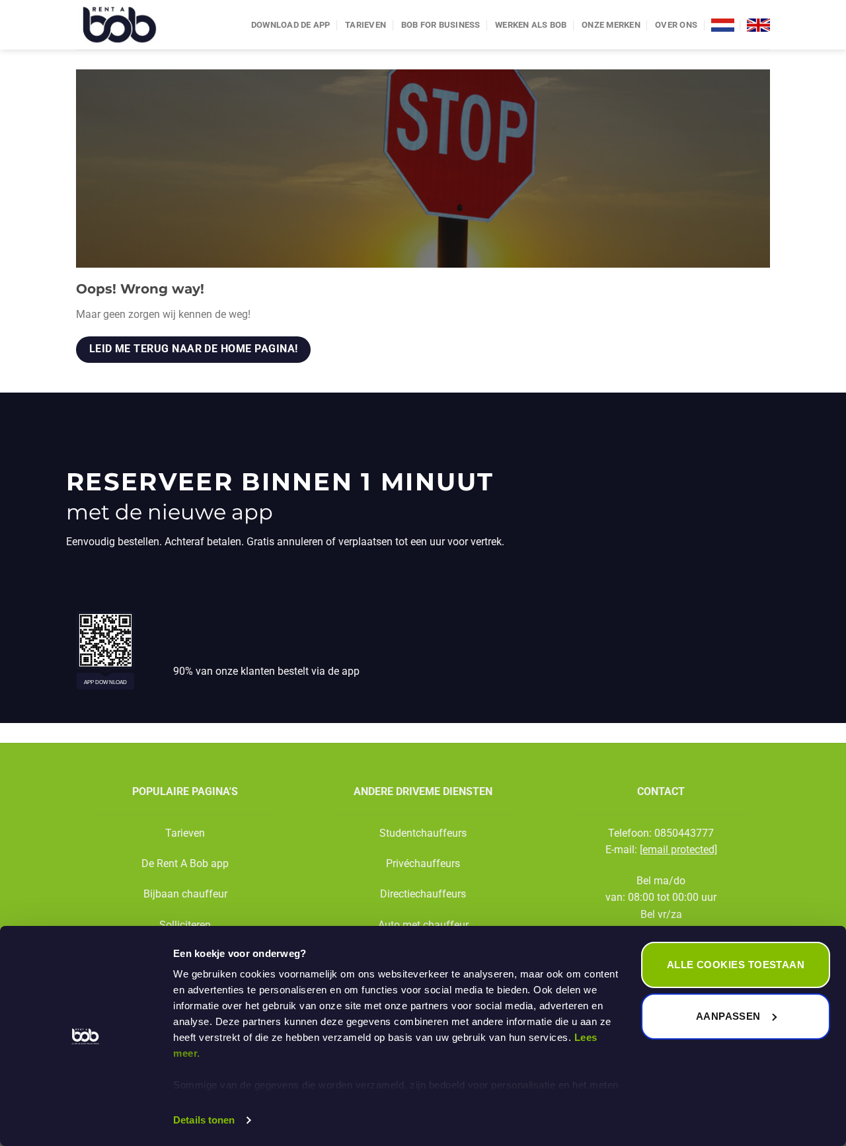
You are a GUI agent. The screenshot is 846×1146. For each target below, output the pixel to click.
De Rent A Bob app (185, 863)
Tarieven (365, 25)
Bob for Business (441, 25)
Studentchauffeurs (423, 833)
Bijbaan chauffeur (185, 894)
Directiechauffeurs (423, 894)
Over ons (676, 25)
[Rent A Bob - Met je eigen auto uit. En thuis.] (140, 25)
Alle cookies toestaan (735, 964)
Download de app (290, 25)
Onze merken (611, 25)
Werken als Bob (531, 25)
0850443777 (684, 833)
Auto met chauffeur (423, 925)
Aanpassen (728, 1016)
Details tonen (204, 1120)
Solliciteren (185, 925)
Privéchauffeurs (423, 863)
